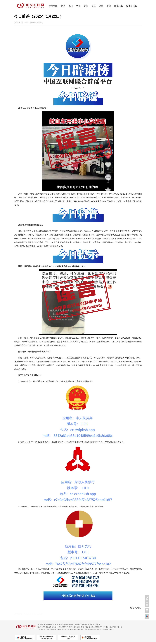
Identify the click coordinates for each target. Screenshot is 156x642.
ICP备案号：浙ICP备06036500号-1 (50, 629)
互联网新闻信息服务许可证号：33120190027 (53, 627)
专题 (93, 6)
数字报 (147, 602)
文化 (78, 6)
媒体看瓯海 (131, 6)
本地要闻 (53, 6)
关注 (63, 6)
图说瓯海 (118, 6)
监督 (101, 6)
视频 (70, 6)
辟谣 (109, 6)
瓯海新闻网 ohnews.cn (33, 614)
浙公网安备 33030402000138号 (72, 629)
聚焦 (86, 6)
